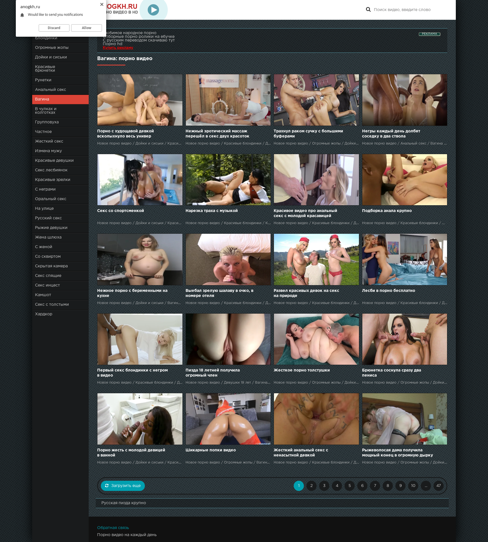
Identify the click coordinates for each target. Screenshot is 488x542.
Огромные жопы (52, 47)
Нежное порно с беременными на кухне (132, 293)
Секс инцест (47, 285)
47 (438, 486)
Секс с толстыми (52, 304)
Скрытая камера (51, 266)
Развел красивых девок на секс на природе (306, 293)
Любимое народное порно (129, 33)
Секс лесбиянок (51, 170)
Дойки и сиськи (51, 57)
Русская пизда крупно (123, 503)
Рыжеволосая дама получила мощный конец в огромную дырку (397, 453)
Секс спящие (48, 275)
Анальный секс (50, 89)
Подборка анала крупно (387, 211)
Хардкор (43, 314)
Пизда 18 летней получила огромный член (213, 373)
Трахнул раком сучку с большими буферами (308, 134)
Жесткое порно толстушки (302, 370)
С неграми (45, 189)
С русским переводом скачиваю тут (139, 40)
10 (413, 486)
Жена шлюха (48, 237)
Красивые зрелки (52, 180)
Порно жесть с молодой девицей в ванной (131, 453)
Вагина (42, 99)
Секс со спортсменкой (120, 211)
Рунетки (43, 80)
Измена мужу (48, 151)
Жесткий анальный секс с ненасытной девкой (301, 453)
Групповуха (47, 122)
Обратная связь (113, 528)
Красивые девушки (54, 160)
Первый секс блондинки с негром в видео (132, 373)
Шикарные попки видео (211, 450)
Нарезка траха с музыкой (212, 211)
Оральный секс (50, 199)
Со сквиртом (48, 256)
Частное (43, 132)
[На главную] (132, 10)
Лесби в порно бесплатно (388, 290)
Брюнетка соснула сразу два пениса (391, 373)
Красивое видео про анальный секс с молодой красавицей (305, 213)
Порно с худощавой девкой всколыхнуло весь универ (125, 134)
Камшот (43, 295)
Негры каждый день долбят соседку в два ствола (391, 134)
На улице (44, 208)
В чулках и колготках (45, 110)
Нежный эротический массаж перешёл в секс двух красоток (217, 134)
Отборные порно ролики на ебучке (139, 36)
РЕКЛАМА (429, 34)
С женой (43, 247)
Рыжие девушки (51, 228)
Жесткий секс (49, 141)
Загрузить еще (126, 486)
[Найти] (368, 10)
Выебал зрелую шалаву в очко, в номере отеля (219, 293)
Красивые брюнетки (45, 68)
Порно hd (112, 44)
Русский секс (48, 218)
